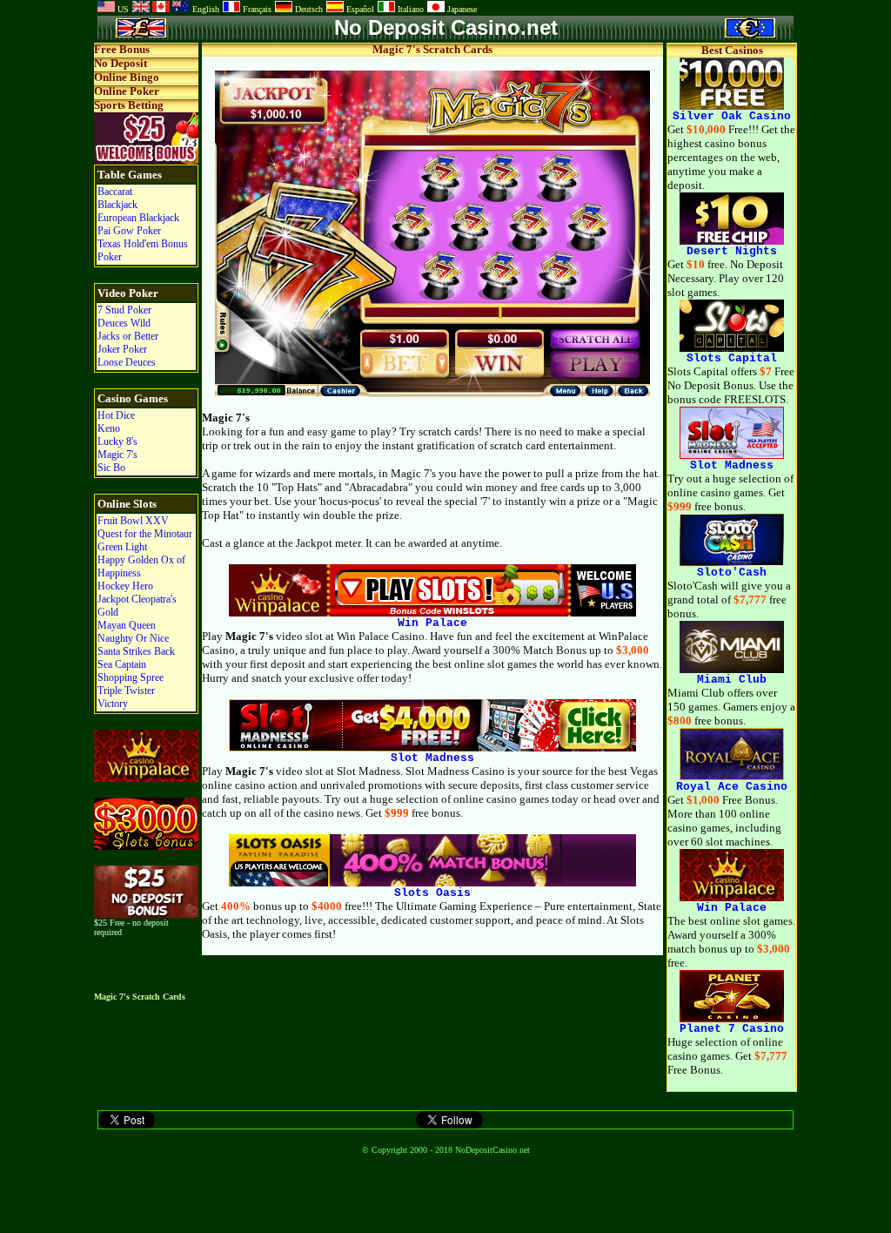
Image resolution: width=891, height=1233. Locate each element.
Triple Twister (126, 690)
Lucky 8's (117, 441)
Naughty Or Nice (133, 638)
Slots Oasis (432, 892)
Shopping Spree (130, 677)
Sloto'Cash (732, 572)
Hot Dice (116, 415)
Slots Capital (732, 358)
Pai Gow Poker (129, 231)
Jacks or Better (127, 336)
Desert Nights (732, 251)
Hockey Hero (125, 586)
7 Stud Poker (124, 310)
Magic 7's (117, 454)
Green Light (122, 547)
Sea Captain (121, 664)
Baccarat (114, 191)
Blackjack (117, 205)
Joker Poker (122, 349)
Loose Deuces (126, 362)
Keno (108, 428)
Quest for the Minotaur (144, 534)
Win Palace (432, 623)
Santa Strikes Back (136, 651)
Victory (112, 703)
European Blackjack (138, 218)
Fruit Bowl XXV (133, 521)
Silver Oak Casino (732, 116)
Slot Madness (432, 758)
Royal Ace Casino (731, 786)
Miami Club (732, 679)
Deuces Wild (124, 323)
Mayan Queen (126, 625)
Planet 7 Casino (732, 1028)
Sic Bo (111, 468)
